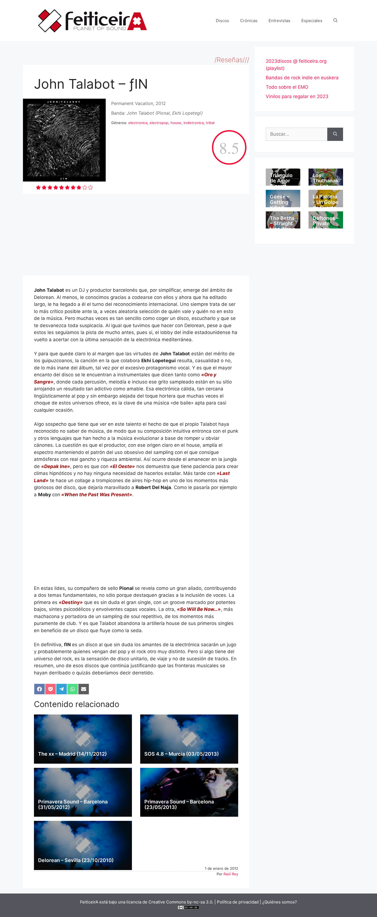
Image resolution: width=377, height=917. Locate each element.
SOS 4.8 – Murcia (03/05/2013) (181, 754)
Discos (222, 20)
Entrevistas (279, 20)
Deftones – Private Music (326, 223)
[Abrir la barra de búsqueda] (335, 20)
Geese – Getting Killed (279, 202)
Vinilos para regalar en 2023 (297, 96)
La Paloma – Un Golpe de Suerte (325, 202)
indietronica (194, 122)
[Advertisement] (136, 235)
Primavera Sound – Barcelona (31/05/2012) (73, 804)
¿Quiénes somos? (279, 902)
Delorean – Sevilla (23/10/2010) (76, 860)
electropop (159, 122)
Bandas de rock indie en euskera (302, 77)
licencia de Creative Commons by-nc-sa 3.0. (169, 902)
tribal (210, 122)
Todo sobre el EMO (287, 87)
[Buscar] (335, 134)
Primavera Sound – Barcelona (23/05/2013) (179, 804)
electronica (137, 122)
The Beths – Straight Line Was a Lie (282, 226)
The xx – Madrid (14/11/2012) (72, 754)
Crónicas (248, 20)
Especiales (311, 20)
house (176, 122)
